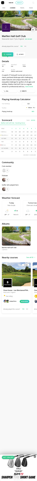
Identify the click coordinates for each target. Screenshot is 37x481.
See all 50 (29, 257)
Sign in (11, 3)
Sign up (19, 3)
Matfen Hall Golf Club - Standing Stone (13, 123)
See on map (28, 39)
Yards (28, 120)
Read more (29, 86)
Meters (33, 120)
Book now (24, 301)
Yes (21, 46)
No (25, 46)
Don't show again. (18, 479)
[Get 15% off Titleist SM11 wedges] (18, 468)
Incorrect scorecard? (29, 155)
